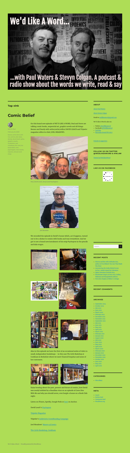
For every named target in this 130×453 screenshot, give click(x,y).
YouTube (98, 130)
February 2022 (100, 314)
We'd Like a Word (13, 444)
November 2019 (100, 357)
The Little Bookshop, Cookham (43, 430)
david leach (16, 139)
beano (10, 135)
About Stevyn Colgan (100, 113)
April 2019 (98, 366)
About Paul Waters (99, 109)
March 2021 (99, 332)
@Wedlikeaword (107, 128)
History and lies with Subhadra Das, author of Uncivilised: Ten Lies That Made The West (108, 264)
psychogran (12, 149)
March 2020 (99, 349)
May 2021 (98, 327)
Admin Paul (12, 129)
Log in (97, 395)
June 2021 (98, 325)
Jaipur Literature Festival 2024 (105, 272)
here (66, 402)
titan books (20, 149)
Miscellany (98, 380)
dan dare (19, 137)
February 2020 (100, 351)
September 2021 (100, 321)
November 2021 (100, 319)
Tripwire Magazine (38, 413)
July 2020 (98, 340)
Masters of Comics (49, 425)
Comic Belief (21, 115)
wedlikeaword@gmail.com (108, 117)
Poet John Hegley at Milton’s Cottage (107, 279)
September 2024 (100, 304)
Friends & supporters (100, 141)
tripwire (10, 152)
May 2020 (98, 344)
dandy (10, 139)
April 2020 (98, 346)
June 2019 (98, 361)
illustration (11, 143)
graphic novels (12, 141)
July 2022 (98, 308)
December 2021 (100, 317)
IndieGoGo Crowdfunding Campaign (53, 419)
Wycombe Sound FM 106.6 (103, 132)
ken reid (17, 145)
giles (22, 139)
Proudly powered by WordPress (31, 444)
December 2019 (100, 355)
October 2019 (99, 359)
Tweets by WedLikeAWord (102, 158)
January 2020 (99, 353)
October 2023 (99, 306)
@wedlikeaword (105, 126)
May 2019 (98, 364)
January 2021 (99, 336)
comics (13, 137)
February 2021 (99, 334)
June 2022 (98, 310)
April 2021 (98, 329)
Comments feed (100, 399)
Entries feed (99, 397)
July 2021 (98, 323)
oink (17, 147)
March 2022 (99, 312)
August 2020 (99, 338)
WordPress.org (100, 401)
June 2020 (98, 342)
